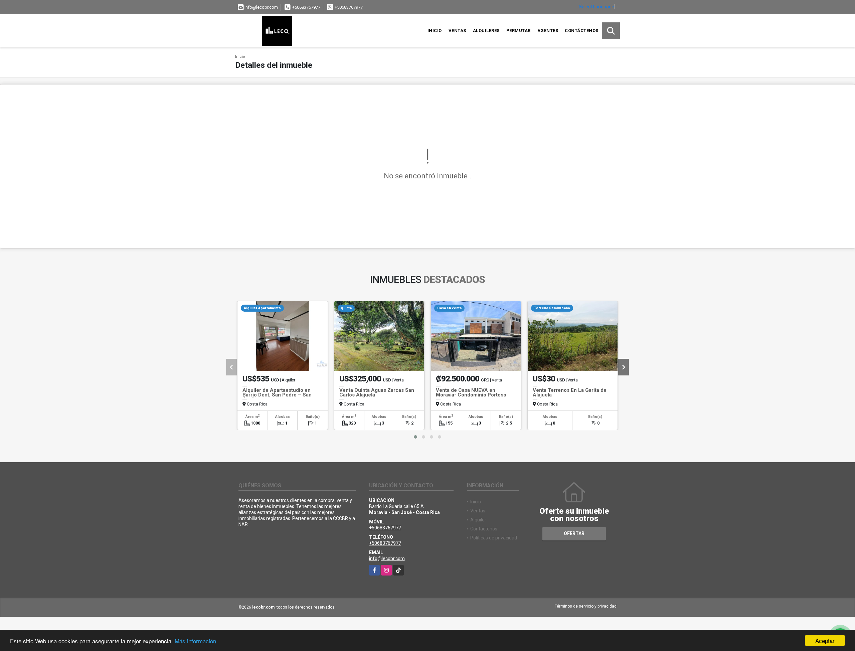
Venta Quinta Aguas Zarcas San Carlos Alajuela (376, 392)
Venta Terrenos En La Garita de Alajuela (570, 392)
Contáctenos (581, 30)
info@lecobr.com (387, 558)
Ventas (457, 30)
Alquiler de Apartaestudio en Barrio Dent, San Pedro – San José (277, 394)
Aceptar (825, 640)
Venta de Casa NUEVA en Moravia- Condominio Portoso (471, 392)
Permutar (518, 30)
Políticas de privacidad (493, 537)
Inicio (435, 30)
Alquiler (478, 519)
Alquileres (486, 30)
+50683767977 (306, 7)
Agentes (547, 30)
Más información (195, 641)
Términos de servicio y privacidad (586, 606)
